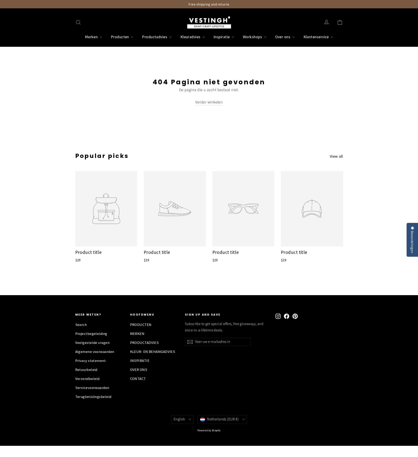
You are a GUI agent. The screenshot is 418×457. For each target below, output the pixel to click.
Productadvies (155, 36)
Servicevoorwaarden (92, 387)
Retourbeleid (86, 369)
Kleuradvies (190, 36)
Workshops (253, 36)
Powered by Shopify (209, 430)
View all (336, 156)
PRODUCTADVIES (144, 342)
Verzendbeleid (87, 378)
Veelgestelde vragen (92, 342)
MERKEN (137, 333)
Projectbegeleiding (91, 333)
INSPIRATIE (140, 360)
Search (81, 324)
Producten (120, 36)
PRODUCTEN (141, 324)
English (179, 419)
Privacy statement (90, 360)
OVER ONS (138, 369)
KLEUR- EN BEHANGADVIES (152, 351)
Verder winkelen (209, 102)
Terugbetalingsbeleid (93, 396)
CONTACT (138, 378)
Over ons (283, 36)
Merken (92, 36)
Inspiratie (222, 36)
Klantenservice (316, 36)
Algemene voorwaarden (94, 351)
